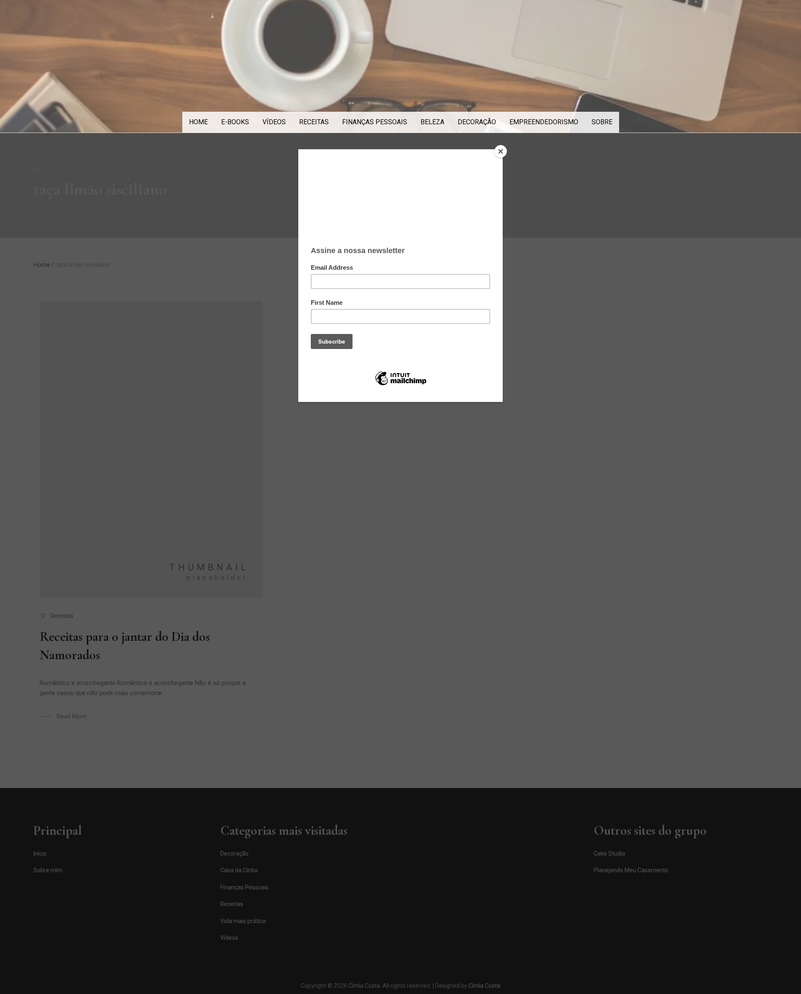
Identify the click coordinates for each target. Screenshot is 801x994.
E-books (235, 122)
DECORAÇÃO (477, 122)
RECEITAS (314, 122)
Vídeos (274, 122)
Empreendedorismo (543, 122)
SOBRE (602, 122)
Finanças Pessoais (374, 122)
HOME (198, 122)
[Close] (500, 151)
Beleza (432, 122)
